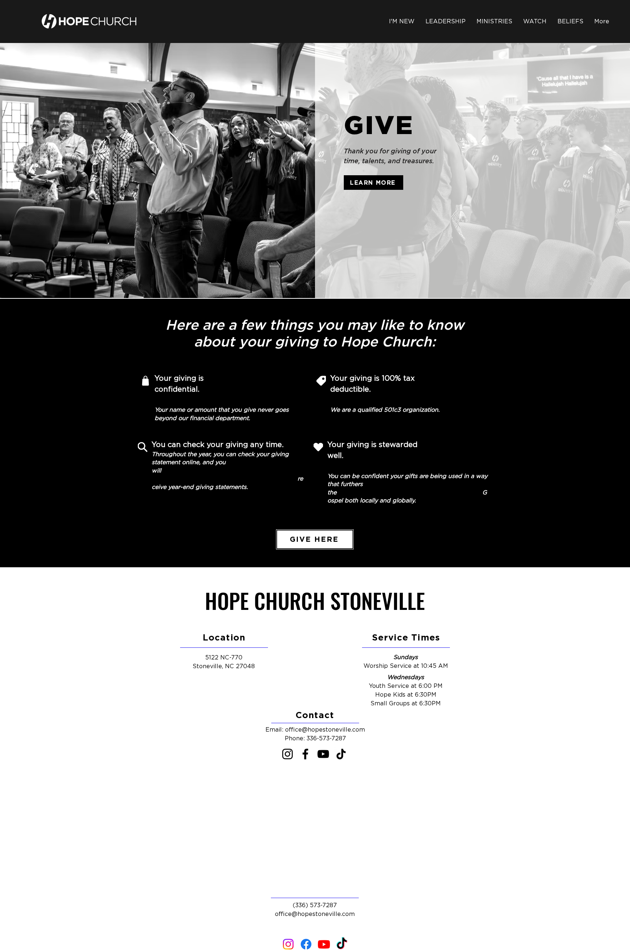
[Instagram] (287, 754)
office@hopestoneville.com (325, 729)
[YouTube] (323, 754)
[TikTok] (341, 754)
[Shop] (145, 380)
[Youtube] (324, 944)
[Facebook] (305, 754)
